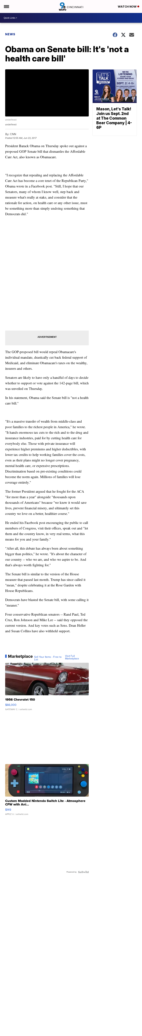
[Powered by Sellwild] (83, 872)
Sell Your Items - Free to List (48, 658)
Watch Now (127, 6)
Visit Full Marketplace (72, 657)
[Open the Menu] (6, 6)
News (10, 34)
